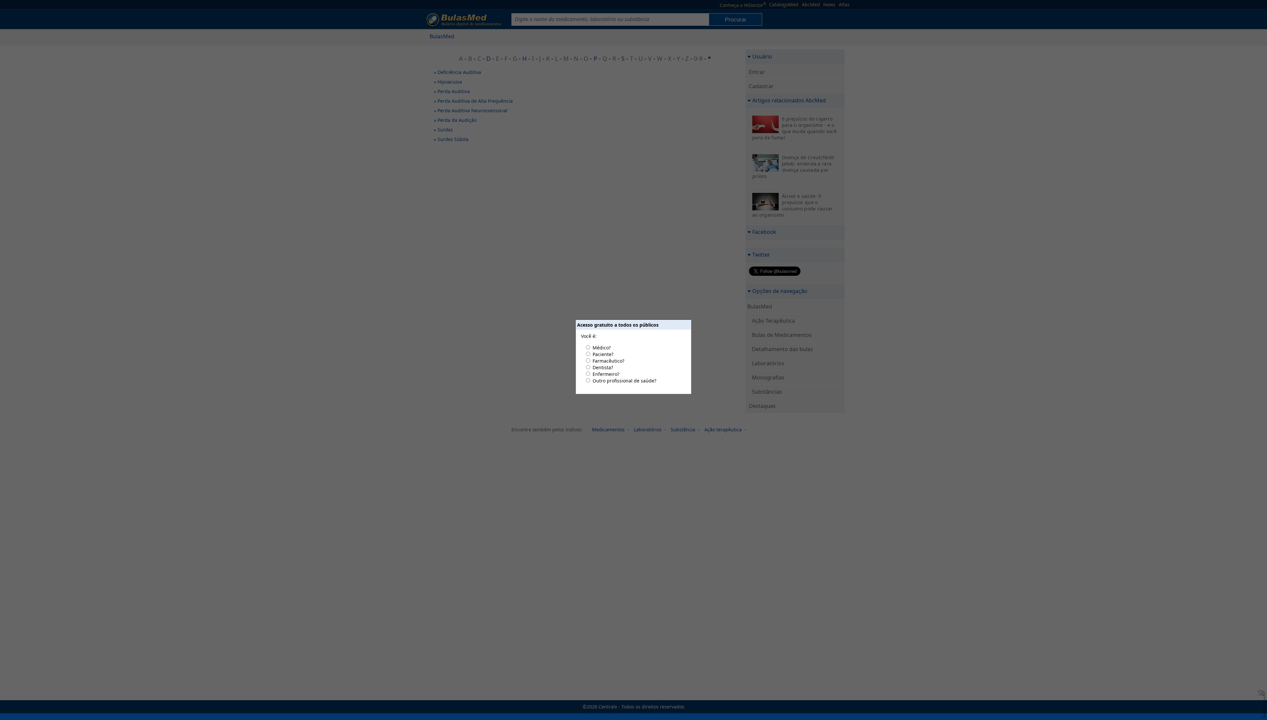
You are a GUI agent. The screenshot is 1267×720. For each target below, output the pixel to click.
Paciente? (603, 354)
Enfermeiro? (606, 374)
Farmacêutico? (608, 361)
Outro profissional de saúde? (624, 381)
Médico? (602, 347)
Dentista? (603, 367)
